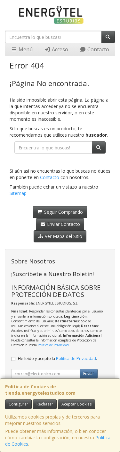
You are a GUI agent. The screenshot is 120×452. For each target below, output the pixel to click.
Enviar (88, 373)
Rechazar (44, 404)
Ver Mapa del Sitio (63, 236)
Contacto (97, 49)
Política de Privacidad (53, 345)
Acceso (59, 49)
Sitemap (18, 193)
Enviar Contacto (63, 224)
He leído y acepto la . (57, 358)
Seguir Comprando (63, 212)
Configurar (18, 404)
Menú (25, 49)
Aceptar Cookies (76, 404)
